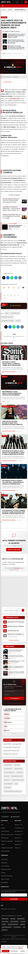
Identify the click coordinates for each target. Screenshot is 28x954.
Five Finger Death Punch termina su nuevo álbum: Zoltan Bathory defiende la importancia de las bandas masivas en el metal (13, 512)
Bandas (3, 828)
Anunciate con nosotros (6, 875)
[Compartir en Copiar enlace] (20, 277)
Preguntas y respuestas (6, 841)
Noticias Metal (8, 764)
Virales (17, 847)
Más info (20, 948)
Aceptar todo (5, 951)
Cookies (12, 939)
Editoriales (18, 844)
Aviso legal (17, 939)
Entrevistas (19, 841)
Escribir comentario (14, 549)
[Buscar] (21, 2)
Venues (3, 844)
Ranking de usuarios (6, 869)
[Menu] (2, 5)
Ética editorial (4, 882)
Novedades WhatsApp (16, 776)
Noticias (4, 17)
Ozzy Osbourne (8, 783)
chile (16, 783)
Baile (7, 313)
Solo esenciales (14, 951)
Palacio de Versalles (7, 317)
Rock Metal (19, 831)
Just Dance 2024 (15, 313)
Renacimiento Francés (7, 320)
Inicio (2, 824)
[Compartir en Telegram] (16, 277)
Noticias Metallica (9, 772)
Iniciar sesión (4, 862)
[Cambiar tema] (17, 2)
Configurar (22, 951)
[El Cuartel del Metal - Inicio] (6, 2)
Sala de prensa (4, 837)
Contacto (3, 872)
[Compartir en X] (3, 277)
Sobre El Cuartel (5, 879)
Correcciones (4, 941)
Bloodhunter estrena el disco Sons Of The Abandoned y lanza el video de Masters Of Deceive (13, 452)
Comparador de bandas (7, 847)
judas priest (7, 787)
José (4, 53)
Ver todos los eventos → (14, 640)
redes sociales (18, 768)
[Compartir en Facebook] (7, 277)
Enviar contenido (5, 866)
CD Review (19, 834)
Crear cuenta (4, 859)
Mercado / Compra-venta (7, 834)
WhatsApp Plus (8, 768)
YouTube (6, 776)
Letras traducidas (5, 851)
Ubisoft (18, 320)
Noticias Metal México (18, 780)
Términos (8, 939)
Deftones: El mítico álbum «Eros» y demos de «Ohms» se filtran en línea (11, 363)
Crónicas (18, 837)
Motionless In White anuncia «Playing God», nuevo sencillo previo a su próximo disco (13, 482)
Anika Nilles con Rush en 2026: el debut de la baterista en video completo (12, 423)
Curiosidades (19, 828)
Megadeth (6, 780)
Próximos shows (5, 831)
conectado (18, 562)
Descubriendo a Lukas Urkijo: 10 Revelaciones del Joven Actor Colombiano (11, 393)
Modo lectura (9, 273)
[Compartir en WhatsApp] (12, 277)
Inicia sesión (17, 568)
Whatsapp (17, 764)
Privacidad (3, 939)
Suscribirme (15, 698)
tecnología (20, 772)
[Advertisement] (14, 593)
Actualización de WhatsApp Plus (12, 791)
